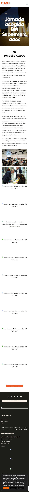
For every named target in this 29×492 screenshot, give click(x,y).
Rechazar (13, 488)
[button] (27, 4)
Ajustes (20, 488)
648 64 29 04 (23, 430)
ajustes (20, 484)
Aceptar (6, 488)
